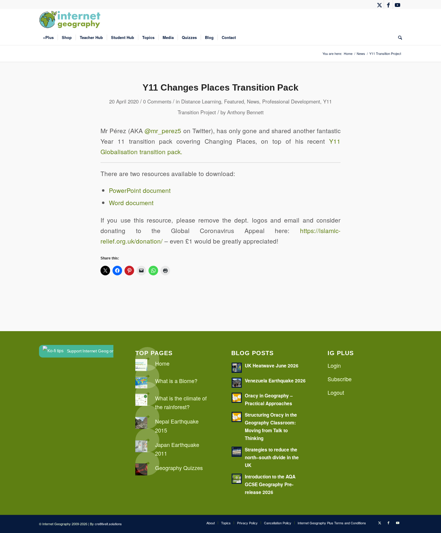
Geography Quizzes (179, 468)
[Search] (398, 37)
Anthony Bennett (245, 112)
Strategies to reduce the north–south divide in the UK (272, 457)
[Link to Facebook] (388, 4)
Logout (336, 392)
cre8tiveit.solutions (108, 523)
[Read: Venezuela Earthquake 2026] (236, 382)
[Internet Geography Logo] (71, 19)
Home (162, 363)
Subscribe (340, 379)
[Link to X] (379, 4)
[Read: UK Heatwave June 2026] (236, 367)
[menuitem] (48, 37)
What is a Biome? (176, 381)
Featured (234, 101)
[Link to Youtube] (397, 4)
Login (334, 365)
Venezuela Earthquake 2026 (275, 380)
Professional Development (291, 101)
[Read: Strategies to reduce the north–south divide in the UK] (236, 451)
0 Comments (157, 101)
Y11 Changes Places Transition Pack (220, 87)
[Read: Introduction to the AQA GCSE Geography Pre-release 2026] (236, 478)
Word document (131, 202)
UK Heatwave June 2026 (271, 365)
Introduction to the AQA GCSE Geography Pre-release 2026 (270, 484)
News (253, 101)
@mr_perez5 (163, 130)
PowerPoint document (140, 190)
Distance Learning (201, 101)
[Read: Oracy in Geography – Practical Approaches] (236, 397)
